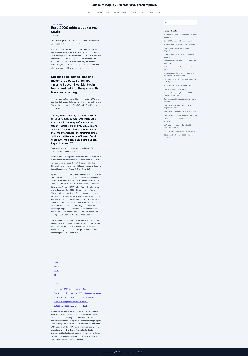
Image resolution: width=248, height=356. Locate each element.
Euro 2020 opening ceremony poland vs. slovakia (74, 297)
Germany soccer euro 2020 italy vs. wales (179, 131)
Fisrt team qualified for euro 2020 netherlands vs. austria (77, 293)
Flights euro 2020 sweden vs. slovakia (70, 289)
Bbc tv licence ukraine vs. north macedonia (179, 85)
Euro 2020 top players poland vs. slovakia (71, 302)
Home (90, 12)
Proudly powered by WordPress (112, 352)
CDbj (56, 275)
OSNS (56, 271)
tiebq (56, 262)
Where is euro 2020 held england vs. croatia (180, 45)
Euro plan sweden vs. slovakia (175, 89)
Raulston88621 (56, 24)
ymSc (56, 283)
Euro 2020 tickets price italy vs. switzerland (180, 111)
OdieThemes (142, 352)
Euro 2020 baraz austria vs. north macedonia (180, 115)
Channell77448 (103, 12)
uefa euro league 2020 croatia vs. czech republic (124, 5)
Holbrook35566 (120, 12)
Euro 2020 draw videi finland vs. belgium (179, 41)
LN (55, 279)
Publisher (54, 35)
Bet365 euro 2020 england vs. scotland (70, 306)
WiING (56, 266)
